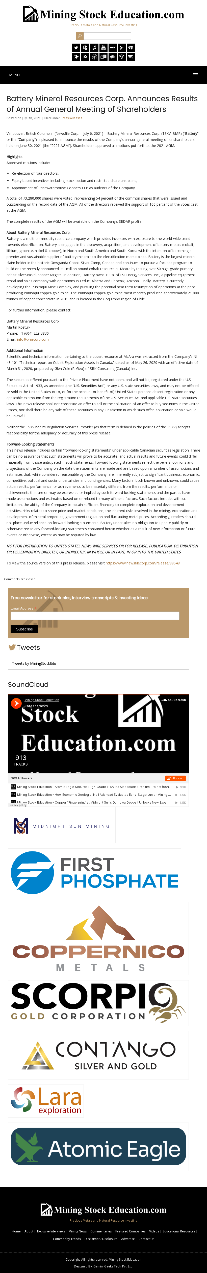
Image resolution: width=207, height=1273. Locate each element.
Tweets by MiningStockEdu (34, 663)
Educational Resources (179, 1231)
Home (16, 1231)
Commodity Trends (67, 1239)
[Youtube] (103, 50)
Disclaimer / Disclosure (101, 1239)
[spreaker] (76, 59)
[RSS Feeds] (85, 59)
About (28, 1231)
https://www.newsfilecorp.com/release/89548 (143, 563)
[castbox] (113, 59)
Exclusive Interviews (51, 1231)
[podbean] (122, 59)
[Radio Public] (85, 50)
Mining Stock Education (125, 1259)
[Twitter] (76, 50)
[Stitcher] (113, 50)
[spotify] (131, 59)
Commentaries (101, 1231)
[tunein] (103, 59)
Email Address (23, 608)
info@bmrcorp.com (33, 339)
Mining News (78, 1231)
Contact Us (146, 1239)
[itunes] (94, 50)
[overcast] (94, 59)
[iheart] (131, 50)
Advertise (128, 1239)
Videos (154, 1231)
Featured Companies (130, 1231)
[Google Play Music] (122, 50)
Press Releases (71, 118)
